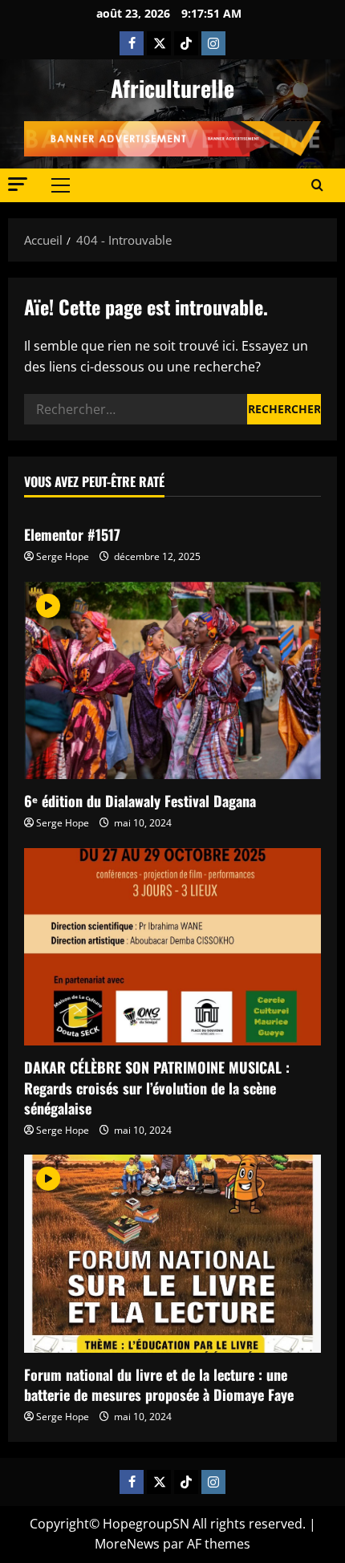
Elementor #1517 (72, 534)
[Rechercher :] (135, 409)
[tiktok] (186, 43)
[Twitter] (159, 43)
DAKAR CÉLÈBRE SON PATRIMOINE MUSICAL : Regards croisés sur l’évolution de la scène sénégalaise (157, 1087)
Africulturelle (172, 87)
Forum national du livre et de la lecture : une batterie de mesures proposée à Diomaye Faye (159, 1384)
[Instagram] (213, 43)
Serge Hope (62, 556)
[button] (17, 184)
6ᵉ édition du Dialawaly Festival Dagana (140, 800)
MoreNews (127, 1544)
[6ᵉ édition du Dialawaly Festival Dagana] (172, 681)
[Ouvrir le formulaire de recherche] (317, 185)
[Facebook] (132, 43)
